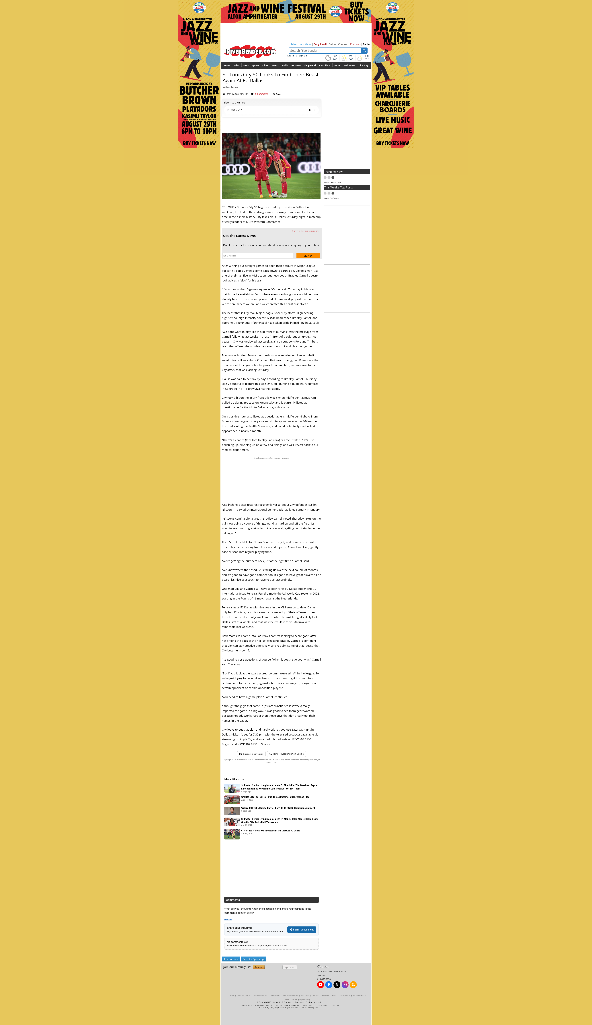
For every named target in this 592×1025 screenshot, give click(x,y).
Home (227, 65)
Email (292, 967)
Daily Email (320, 44)
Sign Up (303, 55)
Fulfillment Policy (359, 995)
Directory (363, 65)
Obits (265, 65)
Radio (366, 44)
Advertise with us (301, 44)
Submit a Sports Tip (253, 959)
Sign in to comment (303, 929)
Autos (337, 65)
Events (275, 65)
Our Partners (275, 995)
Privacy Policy (345, 995)
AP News (296, 65)
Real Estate (349, 65)
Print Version (231, 959)
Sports (255, 65)
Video (236, 65)
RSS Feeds (325, 995)
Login (286, 967)
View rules (228, 919)
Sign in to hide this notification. (305, 230)
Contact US (305, 995)
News (246, 65)
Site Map (315, 995)
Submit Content (338, 44)
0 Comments (261, 93)
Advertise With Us (244, 995)
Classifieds (324, 65)
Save (278, 93)
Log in (290, 55)
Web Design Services (290, 995)
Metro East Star (291, 999)
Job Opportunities (260, 995)
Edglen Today (304, 999)
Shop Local (310, 65)
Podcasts (355, 44)
